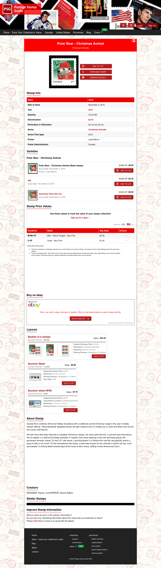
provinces (93, 535)
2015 (90, 109)
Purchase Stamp (98, 72)
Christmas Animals (97, 129)
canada (75, 539)
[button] (126, 235)
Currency (116, 224)
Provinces (78, 32)
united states (77, 542)
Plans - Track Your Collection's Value (23, 32)
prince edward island (99, 549)
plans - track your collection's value (47, 539)
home (34, 535)
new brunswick (96, 553)
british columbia (97, 539)
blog (33, 543)
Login (140, 25)
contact (35, 551)
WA (29, 180)
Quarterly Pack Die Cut (50, 193)
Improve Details (98, 77)
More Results (78, 318)
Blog (88, 32)
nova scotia (95, 546)
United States (63, 32)
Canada (49, 32)
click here (37, 520)
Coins (99, 31)
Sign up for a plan (79, 217)
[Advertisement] (80, 274)
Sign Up (152, 25)
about (34, 547)
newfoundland (96, 542)
